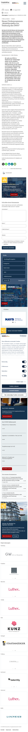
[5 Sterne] (9, 168)
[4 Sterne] (7, 168)
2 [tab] (15, 322)
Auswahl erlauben (14, 390)
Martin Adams (5, 477)
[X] (3, 164)
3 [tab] (16, 687)
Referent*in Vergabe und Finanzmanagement (8, 458)
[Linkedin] (9, 164)
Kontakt (2, 729)
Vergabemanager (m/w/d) (8, 446)
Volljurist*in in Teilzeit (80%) (9, 424)
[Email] (15, 164)
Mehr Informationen (7, 536)
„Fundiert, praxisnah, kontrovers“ (5, 3)
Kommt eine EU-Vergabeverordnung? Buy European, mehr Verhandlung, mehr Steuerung (12, 487)
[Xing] (12, 164)
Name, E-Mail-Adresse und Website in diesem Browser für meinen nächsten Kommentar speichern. (14, 243)
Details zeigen (19, 381)
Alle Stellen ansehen (7, 468)
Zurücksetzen (21, 280)
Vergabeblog (5, 2)
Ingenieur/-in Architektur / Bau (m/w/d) (12, 435)
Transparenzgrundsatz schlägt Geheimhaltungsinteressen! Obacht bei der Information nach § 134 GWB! (12, 479)
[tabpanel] (14, 319)
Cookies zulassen (14, 386)
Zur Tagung (4, 303)
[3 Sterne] (6, 168)
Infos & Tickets (14, 194)
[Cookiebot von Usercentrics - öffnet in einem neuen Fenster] (20, 336)
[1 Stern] (2, 168)
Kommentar (5, 209)
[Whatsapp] (6, 164)
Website (3, 235)
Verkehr (13, 18)
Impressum (8, 729)
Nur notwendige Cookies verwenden (14, 395)
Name (3, 223)
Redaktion (7, 10)
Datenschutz (16, 729)
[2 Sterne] (4, 168)
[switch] (24, 366)
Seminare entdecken (7, 416)
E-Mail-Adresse (5, 229)
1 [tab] (13, 322)
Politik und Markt (6, 18)
